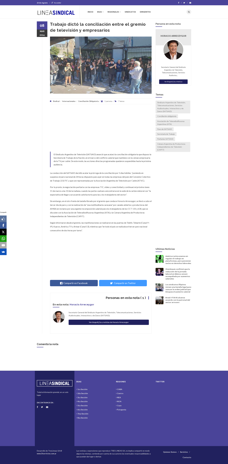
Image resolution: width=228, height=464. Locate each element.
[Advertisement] (101, 129)
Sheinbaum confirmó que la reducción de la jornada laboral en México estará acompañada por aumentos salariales (177, 274)
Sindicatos (130, 12)
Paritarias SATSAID (165, 139)
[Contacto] (190, 2)
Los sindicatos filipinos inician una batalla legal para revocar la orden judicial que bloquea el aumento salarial (178, 288)
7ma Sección (82, 414)
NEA (119, 397)
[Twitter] (185, 2)
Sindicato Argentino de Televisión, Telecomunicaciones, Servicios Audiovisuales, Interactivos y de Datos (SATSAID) (171, 106)
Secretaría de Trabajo (166, 134)
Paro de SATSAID (164, 129)
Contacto (187, 457)
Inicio (90, 12)
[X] (3, 232)
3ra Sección (82, 397)
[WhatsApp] (3, 238)
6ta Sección (82, 409)
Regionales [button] (113, 12)
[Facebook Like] (3, 219)
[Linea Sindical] (58, 11)
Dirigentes (145, 12)
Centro (120, 393)
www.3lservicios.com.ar (46, 454)
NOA (119, 401)
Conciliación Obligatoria (88, 101)
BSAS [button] (99, 12)
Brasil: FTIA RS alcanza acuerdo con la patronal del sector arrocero (177, 300)
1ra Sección (82, 389)
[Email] (3, 245)
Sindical (56, 101)
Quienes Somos (170, 452)
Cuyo (119, 405)
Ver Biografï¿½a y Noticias (173, 82)
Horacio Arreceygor (82, 304)
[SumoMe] (3, 251)
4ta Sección (82, 401)
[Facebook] (180, 2)
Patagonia (121, 409)
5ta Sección (82, 405)
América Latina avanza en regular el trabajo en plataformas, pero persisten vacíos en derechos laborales (178, 260)
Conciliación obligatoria (166, 116)
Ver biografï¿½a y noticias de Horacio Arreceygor (109, 322)
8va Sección (82, 418)
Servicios (184, 452)
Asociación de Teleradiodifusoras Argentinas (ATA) (171, 122)
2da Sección (82, 393)
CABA (119, 389)
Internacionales (68, 101)
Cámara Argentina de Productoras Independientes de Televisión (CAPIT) (171, 147)
